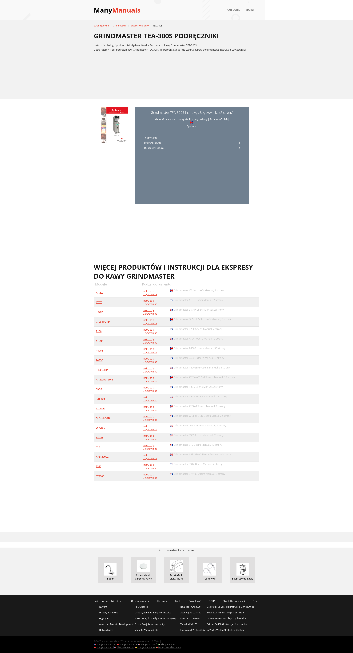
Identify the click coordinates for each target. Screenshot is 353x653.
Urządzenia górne (140, 601)
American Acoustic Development (116, 624)
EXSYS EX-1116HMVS (190, 618)
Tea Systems (150, 137)
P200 (98, 331)
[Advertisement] (176, 76)
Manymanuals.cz (125, 647)
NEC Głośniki (141, 606)
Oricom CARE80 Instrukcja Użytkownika (227, 624)
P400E (99, 350)
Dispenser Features (154, 147)
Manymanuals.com (106, 644)
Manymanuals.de (128, 644)
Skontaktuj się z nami (234, 601)
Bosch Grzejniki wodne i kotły (150, 624)
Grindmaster (169, 119)
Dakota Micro (106, 629)
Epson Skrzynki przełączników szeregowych (157, 618)
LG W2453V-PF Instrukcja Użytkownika (226, 618)
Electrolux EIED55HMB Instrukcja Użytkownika (230, 606)
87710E (100, 476)
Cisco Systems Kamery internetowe (153, 612)
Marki (250, 9)
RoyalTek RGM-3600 (190, 606)
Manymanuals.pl (105, 647)
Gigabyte (104, 618)
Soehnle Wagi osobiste (146, 629)
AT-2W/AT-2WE (104, 379)
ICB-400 (100, 398)
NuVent (103, 606)
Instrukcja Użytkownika (150, 292)
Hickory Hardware (108, 612)
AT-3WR (100, 408)
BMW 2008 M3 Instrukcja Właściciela (225, 612)
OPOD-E (100, 427)
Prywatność (195, 601)
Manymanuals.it (169, 644)
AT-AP (99, 341)
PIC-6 (99, 389)
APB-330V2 (102, 456)
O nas (256, 601)
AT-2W (99, 292)
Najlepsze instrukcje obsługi (108, 601)
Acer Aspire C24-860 (190, 612)
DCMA (212, 601)
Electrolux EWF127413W (192, 629)
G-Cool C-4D (103, 321)
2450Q (99, 360)
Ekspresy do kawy (198, 119)
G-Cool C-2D (103, 418)
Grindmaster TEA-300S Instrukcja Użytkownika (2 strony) (192, 112)
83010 (99, 437)
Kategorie (233, 9)
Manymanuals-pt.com (169, 647)
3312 (98, 466)
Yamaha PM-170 (188, 624)
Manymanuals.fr (149, 644)
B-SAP (99, 312)
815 (98, 447)
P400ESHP (102, 370)
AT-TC (99, 302)
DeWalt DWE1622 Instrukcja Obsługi (225, 629)
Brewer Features (152, 142)
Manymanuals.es (146, 647)
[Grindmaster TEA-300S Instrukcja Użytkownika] (114, 155)
